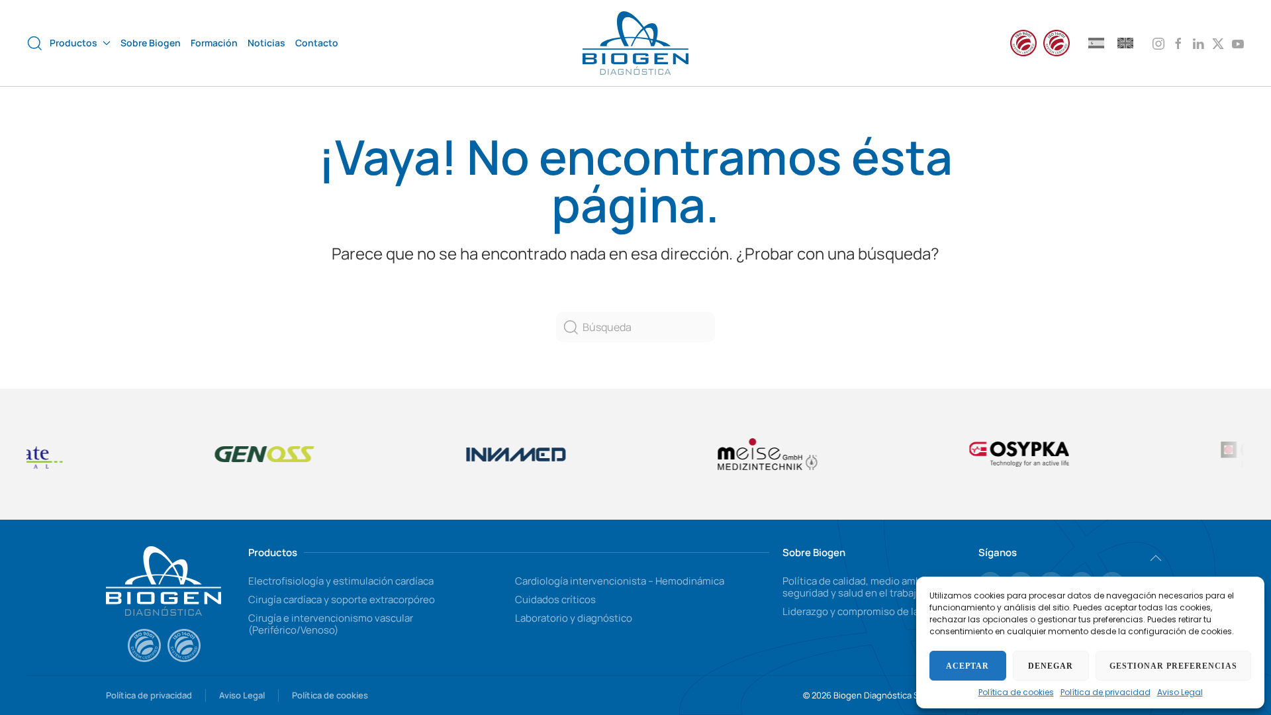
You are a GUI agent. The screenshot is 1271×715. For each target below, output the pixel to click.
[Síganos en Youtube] (1238, 42)
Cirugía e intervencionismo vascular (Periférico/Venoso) (330, 624)
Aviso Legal (1180, 692)
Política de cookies (1016, 692)
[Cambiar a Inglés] (1125, 43)
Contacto (316, 42)
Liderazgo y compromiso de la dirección (873, 611)
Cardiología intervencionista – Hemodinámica (619, 581)
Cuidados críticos (555, 599)
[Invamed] (401, 454)
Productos (272, 552)
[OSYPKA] (905, 454)
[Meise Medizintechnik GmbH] (653, 454)
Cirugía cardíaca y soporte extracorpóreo (341, 599)
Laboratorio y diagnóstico (573, 618)
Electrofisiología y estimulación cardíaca (341, 581)
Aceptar (967, 666)
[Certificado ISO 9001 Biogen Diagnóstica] (144, 645)
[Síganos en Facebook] (1178, 42)
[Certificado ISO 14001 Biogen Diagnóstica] (184, 645)
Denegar (1050, 666)
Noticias (266, 42)
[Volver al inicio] (635, 43)
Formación (214, 42)
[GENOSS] (150, 454)
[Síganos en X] (1218, 42)
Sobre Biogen (150, 42)
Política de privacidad (1105, 692)
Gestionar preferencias (1173, 666)
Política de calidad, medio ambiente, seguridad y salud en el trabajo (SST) (865, 587)
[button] (34, 43)
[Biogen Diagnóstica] (163, 579)
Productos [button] (73, 42)
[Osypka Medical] (1156, 454)
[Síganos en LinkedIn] (1198, 42)
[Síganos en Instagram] (1158, 42)
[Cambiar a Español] (1096, 43)
